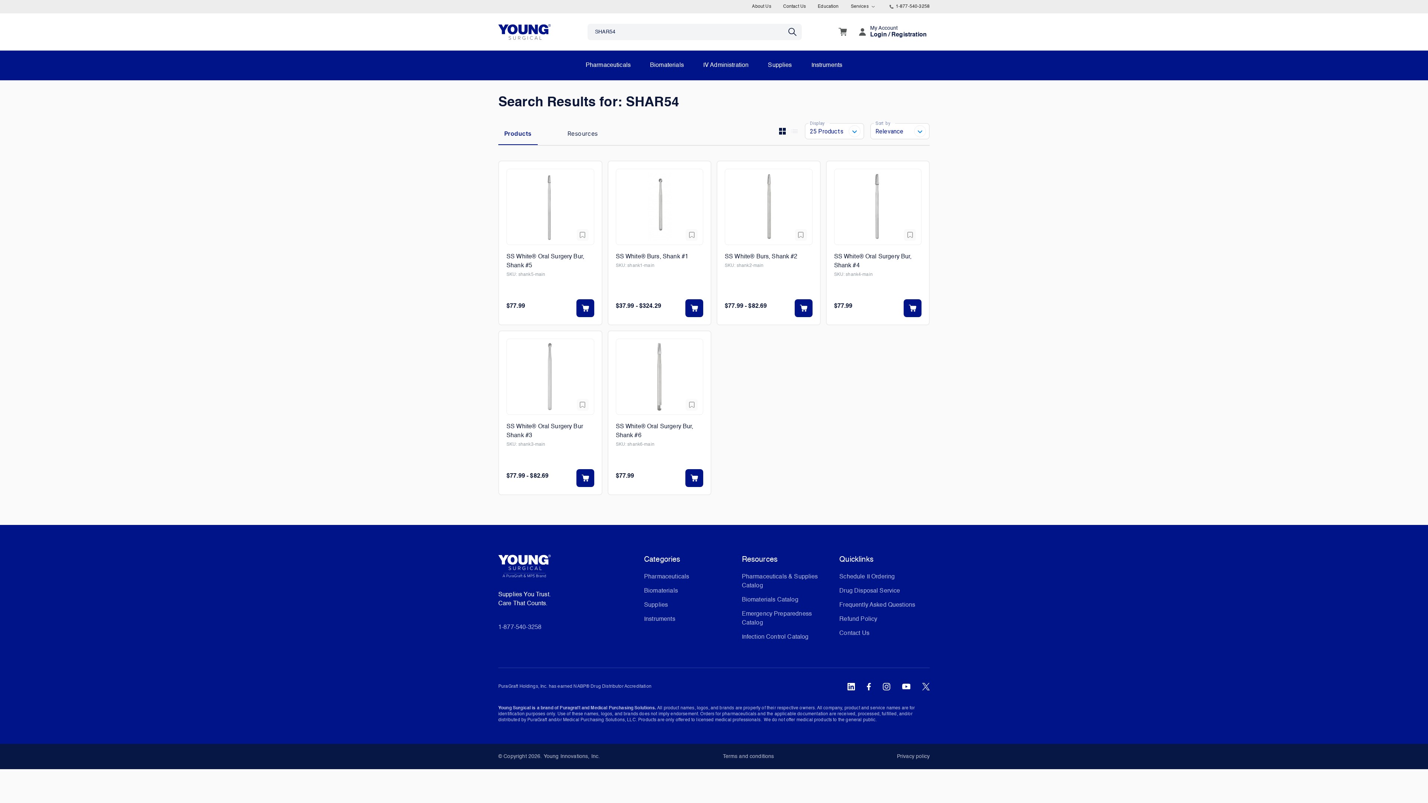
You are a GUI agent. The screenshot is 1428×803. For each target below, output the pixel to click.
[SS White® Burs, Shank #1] (660, 207)
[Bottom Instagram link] (886, 686)
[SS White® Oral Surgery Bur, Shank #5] (550, 207)
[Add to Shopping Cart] (585, 308)
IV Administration (726, 65)
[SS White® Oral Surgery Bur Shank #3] (550, 377)
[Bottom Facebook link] (869, 686)
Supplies (780, 65)
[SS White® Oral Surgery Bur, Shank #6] (660, 377)
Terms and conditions (748, 756)
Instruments (827, 65)
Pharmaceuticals (608, 65)
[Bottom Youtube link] (906, 687)
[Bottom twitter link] (926, 686)
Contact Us (794, 6)
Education (828, 6)
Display (817, 123)
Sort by (882, 123)
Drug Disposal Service (869, 591)
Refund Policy (858, 619)
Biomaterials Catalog (770, 600)
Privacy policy (913, 756)
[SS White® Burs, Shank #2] (769, 207)
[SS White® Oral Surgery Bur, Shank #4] (878, 207)
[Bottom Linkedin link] (851, 686)
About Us (761, 6)
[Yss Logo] (568, 569)
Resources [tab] (582, 133)
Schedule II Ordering (867, 577)
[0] (843, 32)
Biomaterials (667, 65)
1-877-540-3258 (913, 6)
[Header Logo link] (524, 31)
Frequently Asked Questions (877, 605)
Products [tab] (518, 133)
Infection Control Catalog (775, 637)
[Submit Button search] (795, 32)
